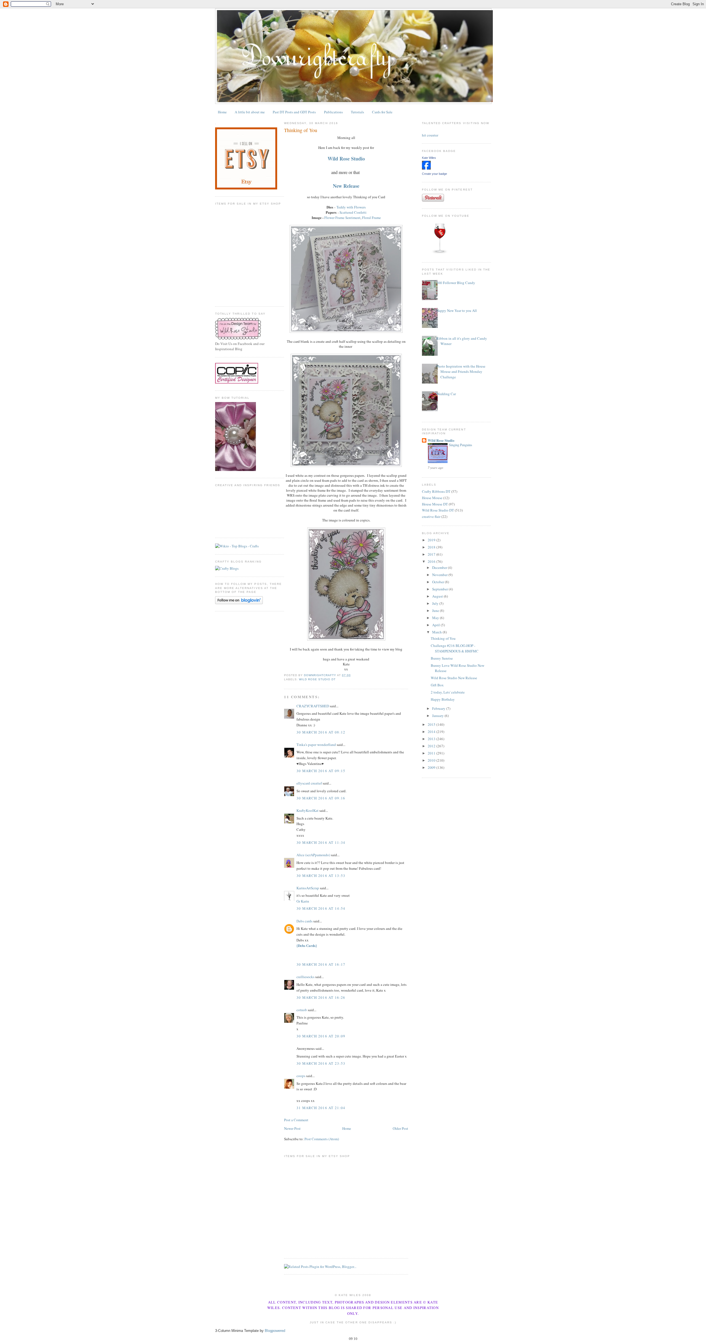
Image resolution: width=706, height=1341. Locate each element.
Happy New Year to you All (456, 310)
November (440, 574)
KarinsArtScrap (307, 887)
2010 (432, 760)
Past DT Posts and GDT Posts (294, 111)
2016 (432, 561)
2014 (432, 731)
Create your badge (434, 173)
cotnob (301, 1009)
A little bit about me (250, 111)
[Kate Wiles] (426, 168)
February (439, 708)
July (435, 603)
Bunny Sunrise (442, 658)
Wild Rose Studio (441, 440)
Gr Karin (302, 901)
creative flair (431, 516)
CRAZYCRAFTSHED (312, 705)
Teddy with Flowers (351, 207)
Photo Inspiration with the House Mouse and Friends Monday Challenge (460, 371)
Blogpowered (275, 1331)
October (438, 581)
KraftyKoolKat (307, 810)
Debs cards (304, 921)
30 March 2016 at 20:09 (321, 1036)
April (436, 624)
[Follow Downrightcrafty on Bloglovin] (239, 602)
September (440, 589)
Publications (333, 111)
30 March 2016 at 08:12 (321, 732)
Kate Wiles (429, 157)
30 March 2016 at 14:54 (321, 908)
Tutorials (357, 111)
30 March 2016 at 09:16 (321, 798)
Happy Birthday (443, 699)
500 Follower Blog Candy (455, 282)
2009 (432, 767)
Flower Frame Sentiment (342, 217)
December (440, 567)
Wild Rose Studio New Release (454, 677)
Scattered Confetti (353, 212)
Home (222, 111)
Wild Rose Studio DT (317, 679)
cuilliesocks (305, 976)
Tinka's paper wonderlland (316, 744)
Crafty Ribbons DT (436, 491)
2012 (432, 745)
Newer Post (292, 1128)
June (436, 610)
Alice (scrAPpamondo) (313, 854)
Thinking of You (443, 638)
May (436, 617)
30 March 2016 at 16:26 (321, 997)
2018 (432, 547)
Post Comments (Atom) (321, 1138)
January (438, 715)
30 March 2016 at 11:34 (321, 842)
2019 (432, 539)
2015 (432, 724)
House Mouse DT (435, 504)
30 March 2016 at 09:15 (321, 770)
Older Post (400, 1128)
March (437, 632)
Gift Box (437, 684)
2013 (432, 738)
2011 (432, 753)
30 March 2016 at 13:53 (321, 875)
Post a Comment (296, 1119)
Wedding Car (446, 393)
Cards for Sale (382, 111)
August (438, 596)
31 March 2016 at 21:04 (321, 1107)
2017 (432, 554)
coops (300, 1075)
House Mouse (432, 497)
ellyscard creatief (309, 783)
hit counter (430, 135)
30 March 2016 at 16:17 (321, 964)
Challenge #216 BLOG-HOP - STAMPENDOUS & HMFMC (454, 648)
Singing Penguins (460, 445)
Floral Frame (371, 217)
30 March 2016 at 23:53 (321, 1063)
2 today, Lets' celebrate (448, 692)
